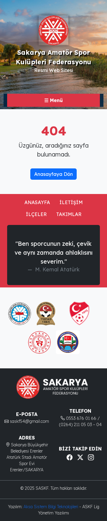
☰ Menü (53, 100)
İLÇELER (36, 214)
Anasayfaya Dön (53, 174)
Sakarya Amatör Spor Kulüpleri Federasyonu (53, 57)
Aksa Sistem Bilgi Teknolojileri (51, 506)
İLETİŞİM (71, 202)
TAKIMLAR (68, 214)
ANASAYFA (37, 202)
